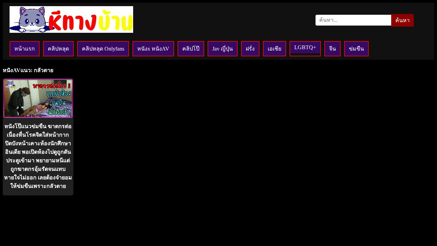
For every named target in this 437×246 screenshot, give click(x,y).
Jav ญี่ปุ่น (222, 49)
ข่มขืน (356, 49)
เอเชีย (274, 49)
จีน (332, 49)
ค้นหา (402, 20)
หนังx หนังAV (153, 49)
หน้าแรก (24, 49)
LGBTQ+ (305, 47)
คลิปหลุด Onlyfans (103, 49)
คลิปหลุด (58, 49)
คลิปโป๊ (190, 49)
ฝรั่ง (250, 49)
